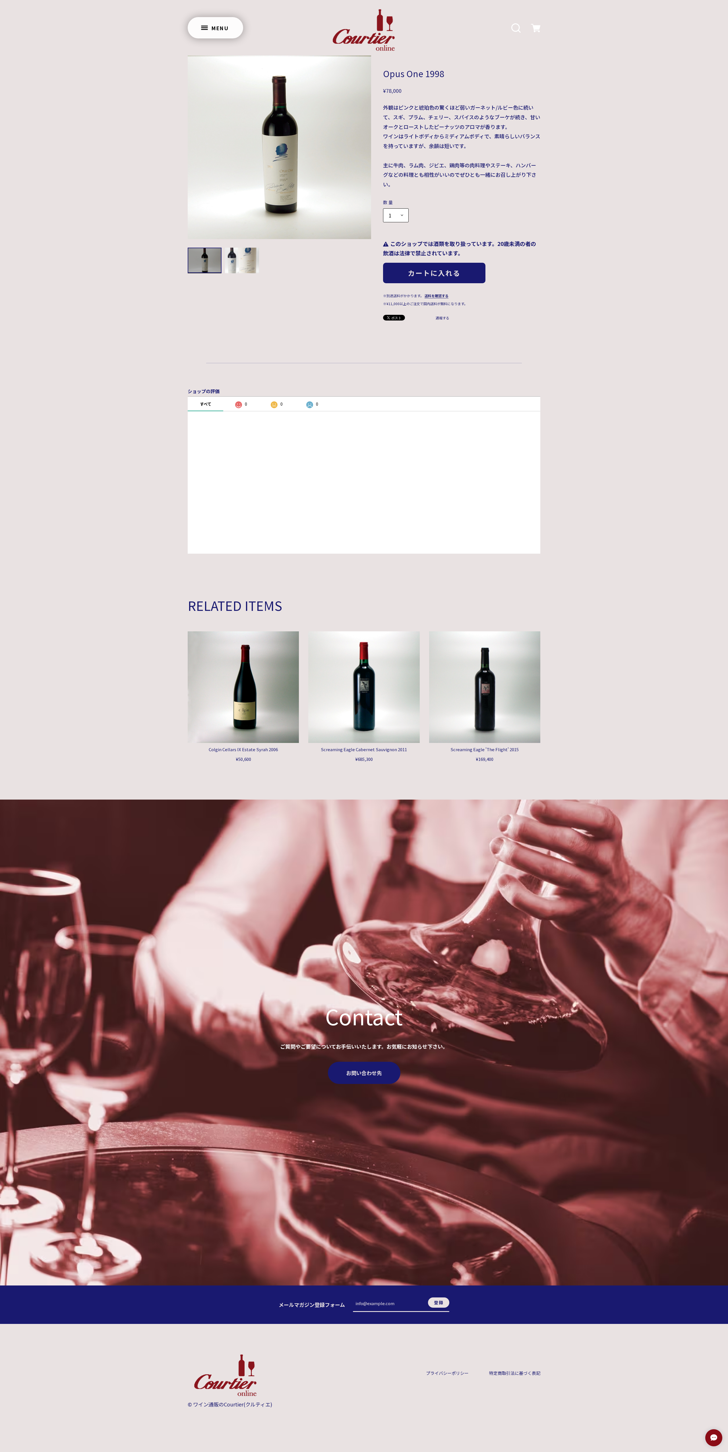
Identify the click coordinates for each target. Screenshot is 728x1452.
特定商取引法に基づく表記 (514, 1373)
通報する (442, 318)
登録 (438, 1302)
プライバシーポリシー (447, 1373)
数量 (388, 202)
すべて (205, 404)
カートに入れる (434, 273)
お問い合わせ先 (364, 1073)
